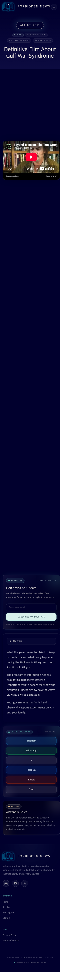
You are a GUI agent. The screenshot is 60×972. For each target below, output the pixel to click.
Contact (6, 918)
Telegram (31, 740)
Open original (51, 176)
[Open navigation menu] (54, 7)
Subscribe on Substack (31, 616)
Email (31, 789)
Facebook (31, 770)
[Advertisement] (30, 105)
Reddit (31, 779)
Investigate (8, 912)
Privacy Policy (9, 935)
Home (5, 902)
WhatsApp (31, 750)
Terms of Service (11, 940)
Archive (6, 907)
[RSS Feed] (24, 883)
